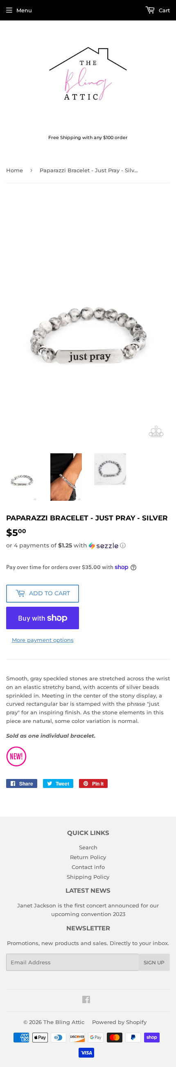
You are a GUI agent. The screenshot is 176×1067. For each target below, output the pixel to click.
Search (88, 847)
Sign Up (154, 962)
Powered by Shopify (119, 1022)
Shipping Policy (88, 876)
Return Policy (88, 857)
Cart (163, 10)
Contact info (88, 867)
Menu (24, 10)
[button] (88, 545)
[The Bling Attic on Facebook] (86, 1000)
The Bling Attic (63, 1022)
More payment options (43, 640)
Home (14, 170)
